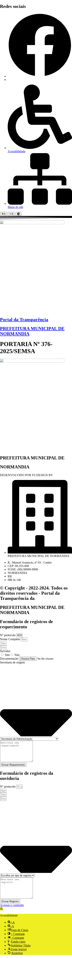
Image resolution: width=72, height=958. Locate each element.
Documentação (9, 658)
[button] (1, 909)
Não (17, 655)
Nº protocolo (8, 635)
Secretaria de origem (12, 662)
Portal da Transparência (24, 319)
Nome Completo (10, 639)
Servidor (5, 651)
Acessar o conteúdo (12, 905)
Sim (7, 655)
